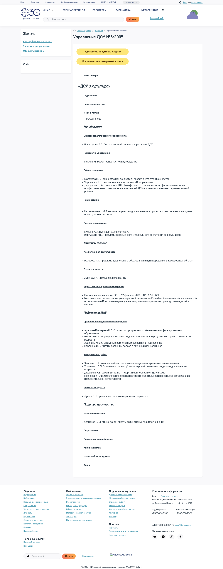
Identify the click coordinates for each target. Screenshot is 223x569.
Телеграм (171, 536)
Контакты (113, 528)
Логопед (113, 516)
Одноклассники (180, 536)
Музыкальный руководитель (122, 498)
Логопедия (71, 516)
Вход (185, 2)
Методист (113, 513)
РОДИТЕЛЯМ (99, 10)
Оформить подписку (33, 51)
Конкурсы (28, 546)
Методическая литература (78, 513)
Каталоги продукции (33, 524)
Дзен (163, 536)
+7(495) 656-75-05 (160, 513)
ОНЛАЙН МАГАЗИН (109, 2)
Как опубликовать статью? (37, 41)
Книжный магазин (32, 542)
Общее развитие (73, 509)
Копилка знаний (89, 2)
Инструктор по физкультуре (122, 509)
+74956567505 (131, 2)
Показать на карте (169, 496)
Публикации (29, 516)
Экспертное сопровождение (36, 509)
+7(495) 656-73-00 (184, 513)
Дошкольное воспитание (120, 495)
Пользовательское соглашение (123, 531)
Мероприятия (50, 2)
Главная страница (84, 31)
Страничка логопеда (33, 520)
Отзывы (27, 527)
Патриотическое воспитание (79, 520)
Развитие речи (73, 502)
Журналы (99, 31)
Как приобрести (31, 531)
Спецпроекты (30, 506)
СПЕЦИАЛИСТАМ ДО (74, 10)
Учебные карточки (74, 495)
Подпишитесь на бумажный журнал (102, 52)
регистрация (197, 2)
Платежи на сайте (117, 535)
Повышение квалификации (36, 502)
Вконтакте (154, 536)
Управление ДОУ (117, 502)
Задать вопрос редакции (36, 46)
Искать (132, 19)
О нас (47, 10)
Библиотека (123, 10)
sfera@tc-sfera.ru (183, 525)
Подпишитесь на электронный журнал (102, 61)
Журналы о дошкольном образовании (83, 498)
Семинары (35, 2)
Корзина (157, 18)
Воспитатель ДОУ (117, 506)
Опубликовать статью (69, 2)
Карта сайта (87, 556)
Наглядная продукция (76, 506)
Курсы (22, 2)
